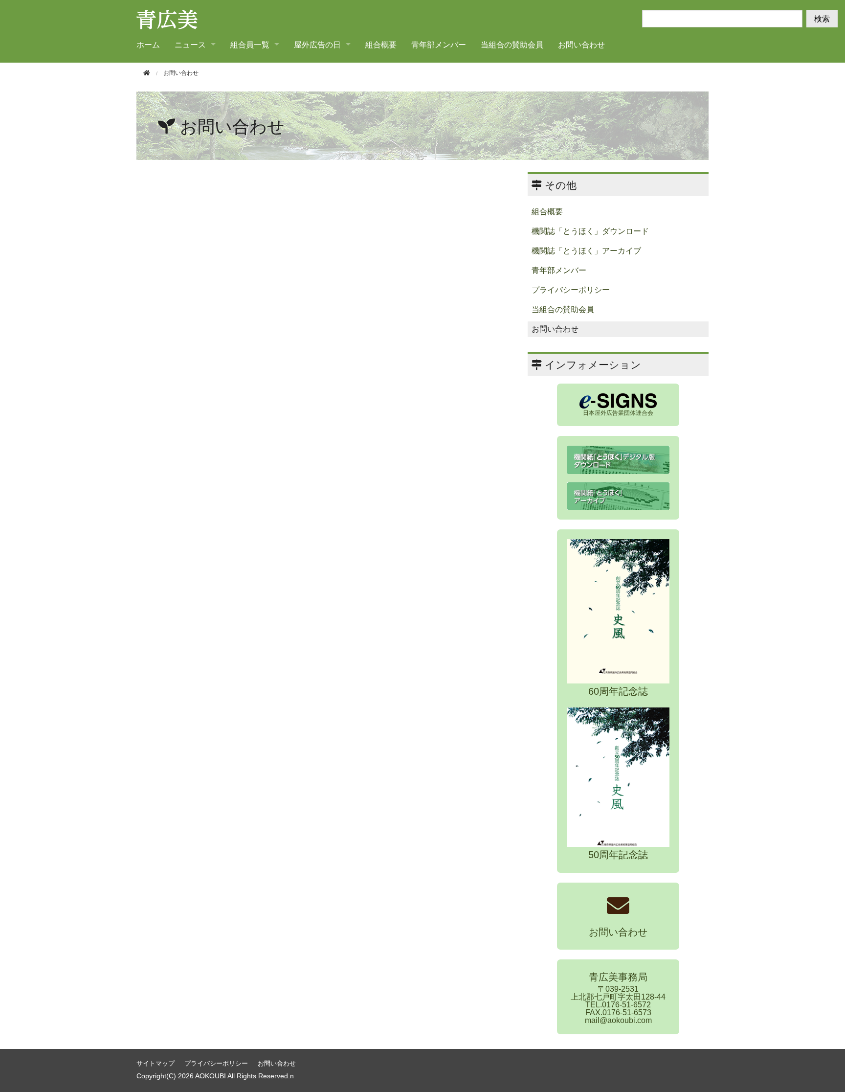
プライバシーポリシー (571, 290)
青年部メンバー (438, 44)
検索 (822, 18)
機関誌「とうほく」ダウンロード (590, 231)
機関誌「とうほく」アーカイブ (586, 251)
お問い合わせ (581, 44)
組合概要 (381, 44)
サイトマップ (155, 1063)
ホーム (148, 44)
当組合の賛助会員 (512, 44)
